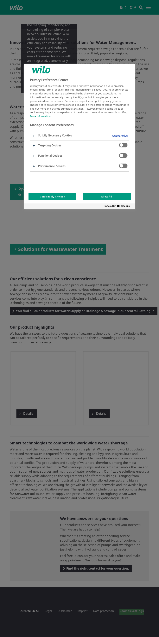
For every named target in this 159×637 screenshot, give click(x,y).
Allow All (106, 196)
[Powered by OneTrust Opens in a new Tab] (118, 206)
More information (40, 116)
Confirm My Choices (52, 196)
